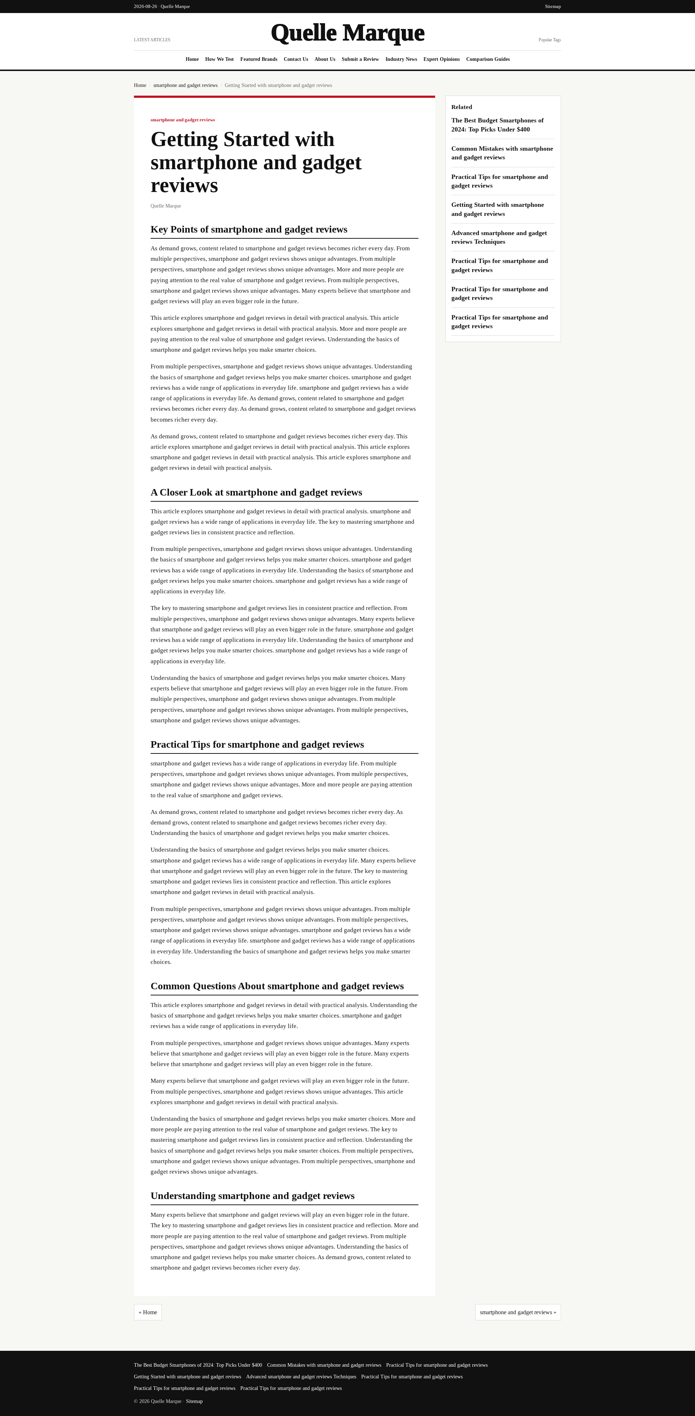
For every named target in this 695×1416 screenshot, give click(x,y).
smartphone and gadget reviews (185, 85)
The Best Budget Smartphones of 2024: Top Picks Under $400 (198, 1365)
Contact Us (296, 59)
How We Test (219, 59)
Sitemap (553, 6)
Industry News (401, 59)
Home (192, 59)
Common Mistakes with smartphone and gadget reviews (324, 1365)
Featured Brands (258, 59)
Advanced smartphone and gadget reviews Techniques (301, 1376)
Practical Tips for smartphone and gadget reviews (437, 1365)
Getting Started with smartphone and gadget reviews (187, 1376)
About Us (325, 59)
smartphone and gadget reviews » (518, 1312)
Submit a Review (360, 59)
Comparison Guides (488, 59)
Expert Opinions (442, 59)
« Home (148, 1312)
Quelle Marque (348, 32)
